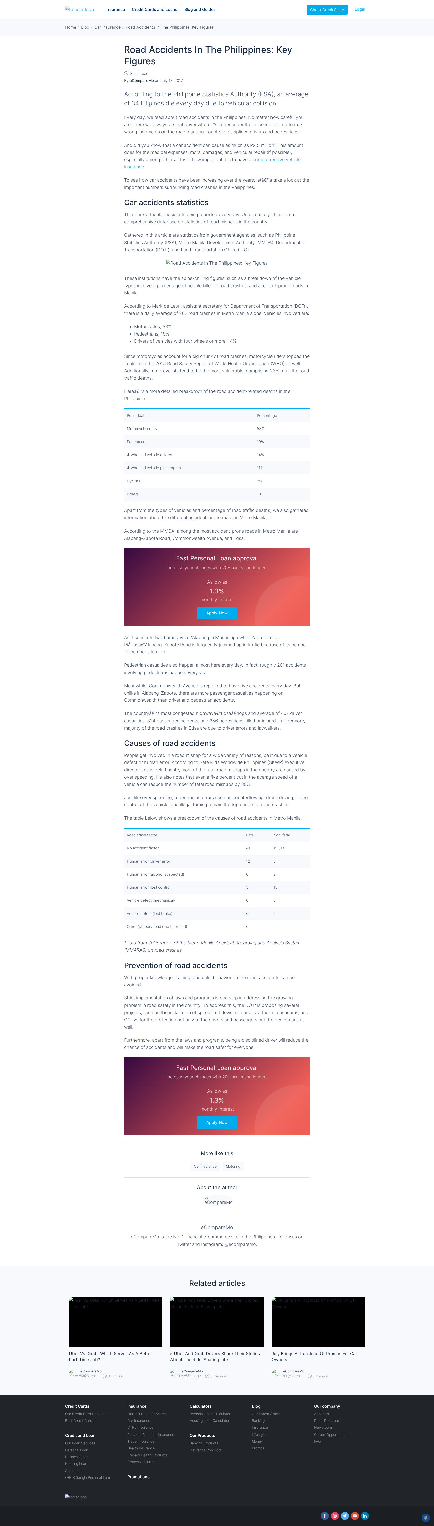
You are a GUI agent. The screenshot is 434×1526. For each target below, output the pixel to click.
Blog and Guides (200, 9)
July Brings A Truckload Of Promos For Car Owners (314, 1356)
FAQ (317, 1441)
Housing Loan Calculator (209, 1420)
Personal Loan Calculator (210, 1414)
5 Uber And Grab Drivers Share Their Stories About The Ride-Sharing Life (215, 1356)
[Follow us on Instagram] (335, 1516)
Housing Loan (76, 1463)
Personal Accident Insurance (150, 1434)
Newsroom (323, 1427)
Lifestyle (259, 1434)
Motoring (233, 1166)
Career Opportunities (331, 1434)
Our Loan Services (80, 1443)
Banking (258, 1420)
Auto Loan (73, 1470)
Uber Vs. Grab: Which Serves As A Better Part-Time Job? (110, 1356)
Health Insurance (141, 1448)
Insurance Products (206, 1450)
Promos (258, 1448)
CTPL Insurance (140, 1427)
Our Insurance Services (146, 1414)
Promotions (138, 1476)
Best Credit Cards (79, 1420)
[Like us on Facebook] (325, 1516)
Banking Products (204, 1443)
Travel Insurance (140, 1441)
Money (257, 1441)
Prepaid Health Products (147, 1455)
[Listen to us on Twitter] (345, 1516)
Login (360, 9)
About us (321, 1414)
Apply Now (217, 612)
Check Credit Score (327, 9)
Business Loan (76, 1457)
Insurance (115, 9)
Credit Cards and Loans (154, 9)
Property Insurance (142, 1462)
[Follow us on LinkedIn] (365, 1516)
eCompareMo (217, 1227)
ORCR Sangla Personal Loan (88, 1477)
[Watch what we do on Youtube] (355, 1516)
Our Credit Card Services (85, 1414)
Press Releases (326, 1420)
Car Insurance (205, 1166)
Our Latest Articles (267, 1414)
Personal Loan (76, 1450)
